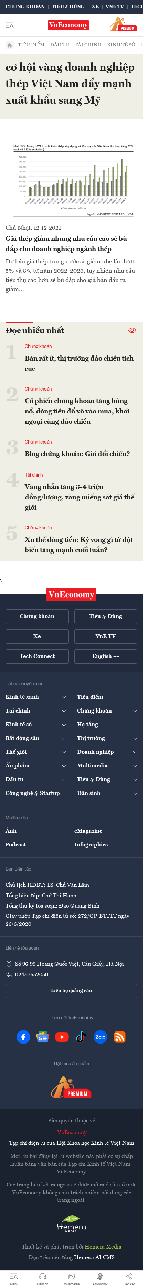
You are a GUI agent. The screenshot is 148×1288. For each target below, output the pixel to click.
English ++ (105, 656)
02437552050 (31, 975)
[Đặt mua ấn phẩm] (123, 23)
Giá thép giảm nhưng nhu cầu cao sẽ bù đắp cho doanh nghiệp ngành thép (66, 244)
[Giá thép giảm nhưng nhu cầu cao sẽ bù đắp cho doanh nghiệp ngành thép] (71, 180)
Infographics (91, 845)
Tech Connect (37, 656)
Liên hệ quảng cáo (71, 990)
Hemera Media (103, 1247)
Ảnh (11, 831)
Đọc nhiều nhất (35, 331)
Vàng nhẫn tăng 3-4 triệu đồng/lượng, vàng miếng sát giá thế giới (79, 497)
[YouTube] (62, 1037)
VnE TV (115, 6)
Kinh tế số (121, 45)
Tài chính (88, 45)
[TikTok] (81, 1037)
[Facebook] (23, 1037)
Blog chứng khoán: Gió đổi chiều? (77, 454)
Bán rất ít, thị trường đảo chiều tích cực (79, 364)
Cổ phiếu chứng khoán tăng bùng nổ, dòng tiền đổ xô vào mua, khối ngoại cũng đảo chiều (77, 411)
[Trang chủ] (10, 45)
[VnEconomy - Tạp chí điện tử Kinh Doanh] (71, 594)
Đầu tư (59, 45)
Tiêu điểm (31, 45)
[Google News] (43, 1037)
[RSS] (120, 1037)
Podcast (16, 845)
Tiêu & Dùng (68, 6)
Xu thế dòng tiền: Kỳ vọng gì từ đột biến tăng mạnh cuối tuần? (79, 545)
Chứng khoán (25, 6)
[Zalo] (100, 1037)
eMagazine (88, 831)
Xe (95, 6)
